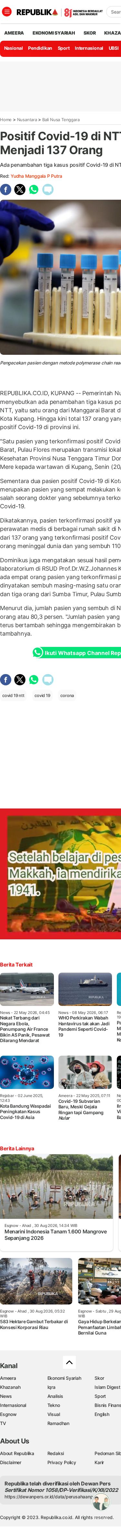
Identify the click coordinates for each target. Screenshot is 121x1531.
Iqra (51, 1387)
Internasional (89, 48)
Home (6, 119)
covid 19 (42, 695)
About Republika (17, 1453)
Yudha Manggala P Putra (36, 176)
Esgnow (8, 1414)
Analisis (55, 1396)
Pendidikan (40, 48)
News (6, 1396)
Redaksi (55, 1453)
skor (90, 33)
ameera (14, 33)
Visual (53, 1414)
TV (3, 1423)
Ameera (8, 1378)
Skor (99, 1378)
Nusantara (27, 119)
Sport (64, 48)
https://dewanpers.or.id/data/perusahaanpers (52, 1496)
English (102, 1414)
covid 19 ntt (13, 695)
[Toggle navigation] (7, 11)
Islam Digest (107, 1387)
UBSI (114, 48)
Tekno (53, 1405)
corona (67, 695)
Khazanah (10, 1387)
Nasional (13, 48)
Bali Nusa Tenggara (60, 119)
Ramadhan (58, 1423)
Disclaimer (10, 1462)
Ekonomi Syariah (54, 33)
